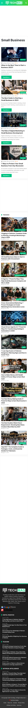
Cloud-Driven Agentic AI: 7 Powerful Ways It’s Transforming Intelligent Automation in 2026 (13, 329)
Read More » (6, 77)
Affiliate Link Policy (11, 705)
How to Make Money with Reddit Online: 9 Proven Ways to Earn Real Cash (13, 377)
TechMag (4, 63)
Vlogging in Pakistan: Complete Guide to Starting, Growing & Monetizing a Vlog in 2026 (14, 235)
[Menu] (2, 3)
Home (5, 702)
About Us (9, 702)
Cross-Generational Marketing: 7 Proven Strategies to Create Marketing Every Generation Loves (12, 305)
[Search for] (26, 3)
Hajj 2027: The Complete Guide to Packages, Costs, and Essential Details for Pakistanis (12, 449)
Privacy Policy (21, 702)
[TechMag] (14, 3)
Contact (15, 702)
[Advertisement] (14, 20)
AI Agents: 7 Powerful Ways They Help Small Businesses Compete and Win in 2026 (13, 281)
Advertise (19, 705)
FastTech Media (14, 700)
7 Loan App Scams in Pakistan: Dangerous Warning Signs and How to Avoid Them (14, 353)
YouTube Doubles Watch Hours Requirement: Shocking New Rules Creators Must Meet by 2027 (12, 425)
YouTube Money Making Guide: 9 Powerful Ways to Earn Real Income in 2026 (14, 401)
